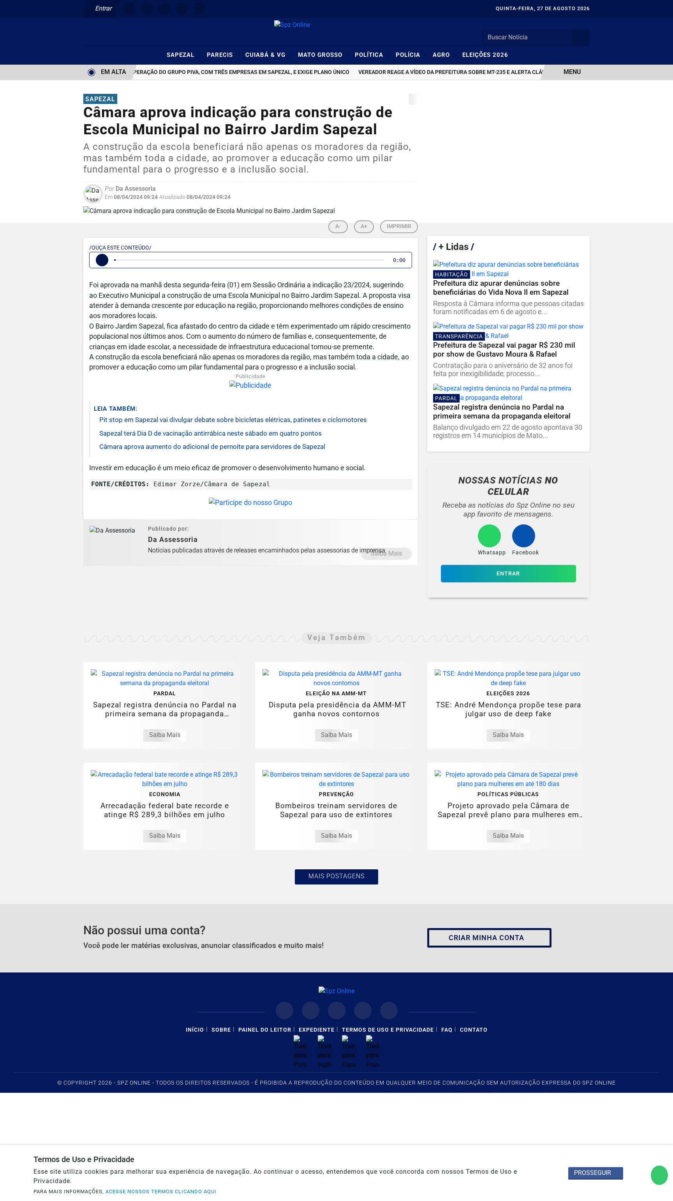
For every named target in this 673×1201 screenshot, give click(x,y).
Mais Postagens (336, 876)
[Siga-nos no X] (336, 1010)
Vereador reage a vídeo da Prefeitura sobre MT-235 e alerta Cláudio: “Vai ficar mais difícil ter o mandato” (501, 72)
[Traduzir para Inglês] (324, 1052)
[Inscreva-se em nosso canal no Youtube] (363, 1010)
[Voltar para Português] (300, 1052)
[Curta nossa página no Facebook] (284, 1010)
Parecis (223, 54)
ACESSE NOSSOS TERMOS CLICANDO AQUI (161, 1191)
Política (372, 54)
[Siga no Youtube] (182, 8)
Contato (474, 1030)
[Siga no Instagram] (147, 8)
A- (338, 226)
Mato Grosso (323, 54)
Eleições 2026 (485, 54)
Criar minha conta (486, 938)
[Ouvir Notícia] (102, 260)
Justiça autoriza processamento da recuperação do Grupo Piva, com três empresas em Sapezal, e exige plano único (172, 72)
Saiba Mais (386, 553)
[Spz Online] (292, 24)
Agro (444, 54)
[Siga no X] (164, 8)
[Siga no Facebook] (129, 8)
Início (195, 1030)
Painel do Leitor (264, 1030)
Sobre (221, 1030)
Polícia (411, 54)
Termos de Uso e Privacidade (388, 1030)
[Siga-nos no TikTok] (389, 1010)
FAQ (447, 1030)
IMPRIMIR (399, 226)
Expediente (317, 1030)
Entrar (103, 8)
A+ (364, 226)
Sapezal (184, 54)
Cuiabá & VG (268, 54)
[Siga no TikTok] (199, 8)
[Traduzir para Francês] (372, 1052)
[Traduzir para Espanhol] (348, 1052)
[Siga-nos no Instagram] (310, 1010)
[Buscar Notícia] (581, 37)
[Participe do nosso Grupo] (250, 505)
